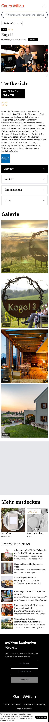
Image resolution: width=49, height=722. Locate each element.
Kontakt (7, 704)
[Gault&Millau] (24, 696)
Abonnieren (24, 679)
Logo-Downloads (24, 708)
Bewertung (40, 704)
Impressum (17, 704)
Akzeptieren (41, 717)
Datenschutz (28, 704)
